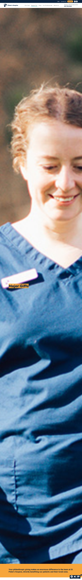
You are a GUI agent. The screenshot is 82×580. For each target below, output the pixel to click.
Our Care (27, 5)
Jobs (58, 1)
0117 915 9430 (68, 6)
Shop (40, 5)
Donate (70, 1)
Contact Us (63, 1)
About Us (56, 5)
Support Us (34, 5)
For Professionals (47, 5)
